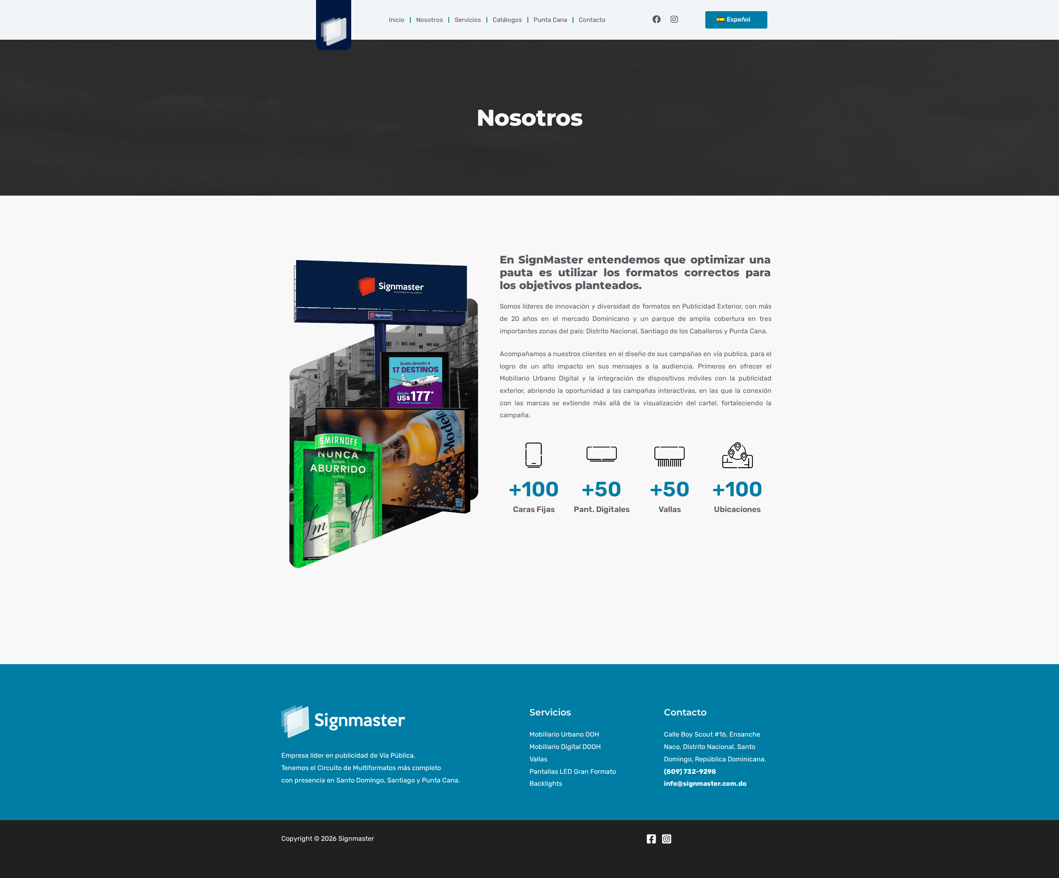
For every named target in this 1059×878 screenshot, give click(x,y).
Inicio (397, 20)
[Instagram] (666, 839)
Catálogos (507, 20)
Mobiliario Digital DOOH (565, 747)
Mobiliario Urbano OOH (564, 734)
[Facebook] (651, 839)
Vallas (538, 759)
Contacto (592, 20)
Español (738, 19)
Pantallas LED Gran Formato (573, 771)
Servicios (468, 20)
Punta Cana (550, 20)
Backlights (546, 783)
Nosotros (429, 20)
